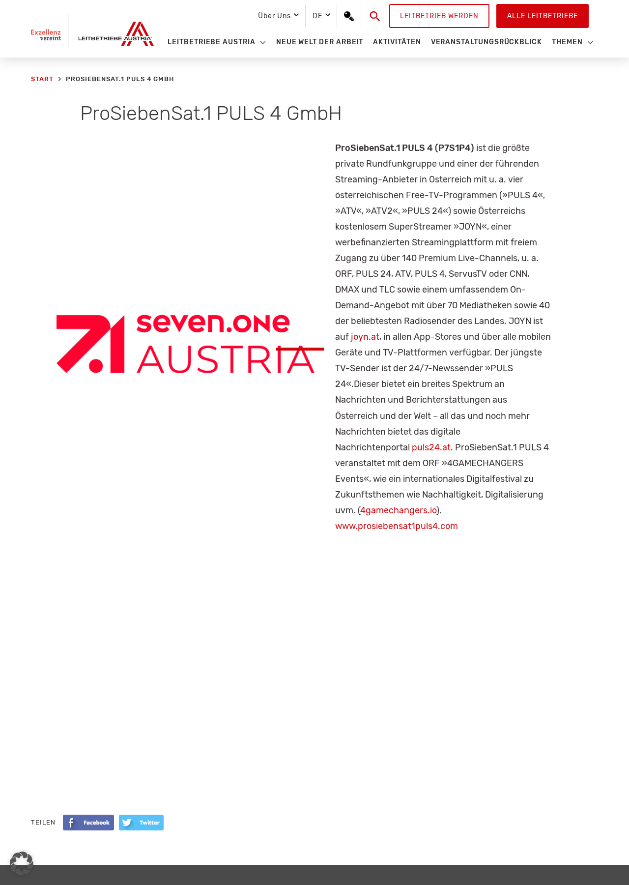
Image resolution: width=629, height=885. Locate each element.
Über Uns (274, 16)
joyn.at (365, 336)
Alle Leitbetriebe (542, 16)
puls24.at (431, 447)
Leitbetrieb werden (439, 16)
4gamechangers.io (398, 510)
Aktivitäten (397, 42)
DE (317, 16)
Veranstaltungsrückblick (486, 42)
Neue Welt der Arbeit (320, 42)
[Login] (349, 16)
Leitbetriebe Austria (212, 42)
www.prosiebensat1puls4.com (396, 526)
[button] (375, 16)
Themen (567, 42)
